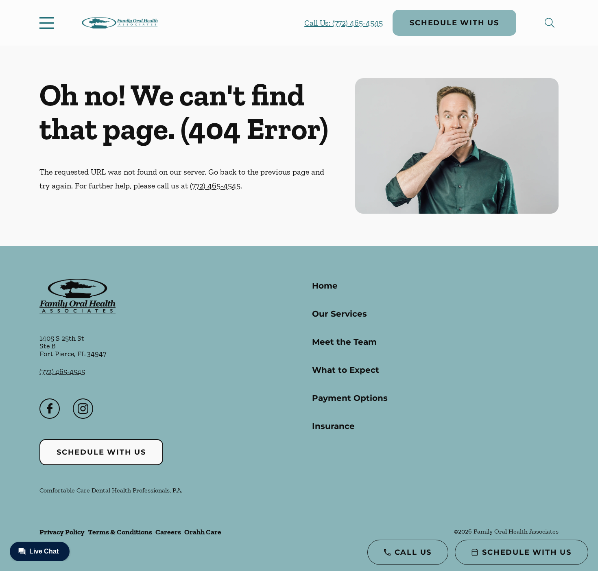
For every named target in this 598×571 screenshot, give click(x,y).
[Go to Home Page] (120, 22)
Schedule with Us (454, 22)
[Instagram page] (83, 408)
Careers (168, 531)
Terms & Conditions (120, 531)
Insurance (333, 426)
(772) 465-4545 (215, 185)
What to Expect (345, 370)
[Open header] (48, 23)
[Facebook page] (49, 408)
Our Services (339, 314)
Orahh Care (202, 531)
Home (325, 286)
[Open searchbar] (550, 23)
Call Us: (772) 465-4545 (343, 23)
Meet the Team (344, 342)
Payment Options (350, 398)
